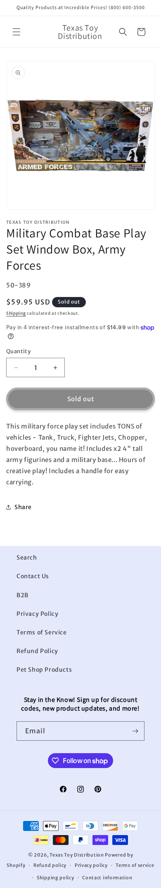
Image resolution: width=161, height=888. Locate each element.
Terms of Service (42, 632)
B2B (22, 595)
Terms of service (135, 865)
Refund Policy (37, 651)
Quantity (18, 351)
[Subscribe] (135, 731)
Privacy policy (91, 865)
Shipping (16, 313)
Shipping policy (55, 878)
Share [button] (23, 507)
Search (27, 557)
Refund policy (49, 865)
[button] (16, 32)
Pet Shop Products (44, 669)
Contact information (107, 878)
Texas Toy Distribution (77, 855)
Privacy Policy (37, 614)
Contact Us (33, 576)
